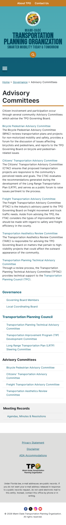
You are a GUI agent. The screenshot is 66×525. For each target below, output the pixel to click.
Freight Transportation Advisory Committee (28, 198)
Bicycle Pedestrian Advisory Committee (26, 126)
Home (6, 82)
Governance (20, 82)
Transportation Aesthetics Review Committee (30, 233)
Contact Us (42, 3)
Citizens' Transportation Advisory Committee (29, 160)
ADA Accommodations (33, 455)
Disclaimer (33, 449)
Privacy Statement (33, 442)
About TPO (24, 3)
